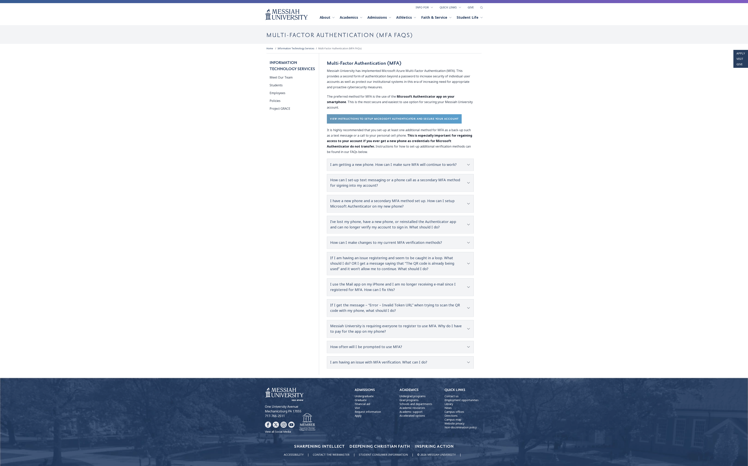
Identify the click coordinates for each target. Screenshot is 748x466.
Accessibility (293, 455)
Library (449, 404)
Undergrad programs (413, 396)
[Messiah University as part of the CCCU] (307, 422)
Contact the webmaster (331, 455)
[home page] (286, 14)
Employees (277, 93)
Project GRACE (280, 108)
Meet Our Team (281, 77)
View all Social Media (278, 432)
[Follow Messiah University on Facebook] (268, 425)
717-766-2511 (275, 416)
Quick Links (448, 7)
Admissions (377, 17)
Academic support (411, 412)
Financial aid (362, 404)
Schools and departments (416, 404)
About (325, 17)
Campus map (453, 420)
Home (269, 48)
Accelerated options (412, 416)
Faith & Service (434, 17)
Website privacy (454, 423)
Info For (422, 7)
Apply (741, 53)
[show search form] (481, 7)
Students (276, 85)
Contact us (452, 396)
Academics (349, 17)
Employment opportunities (462, 400)
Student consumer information (383, 455)
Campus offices (454, 412)
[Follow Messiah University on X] (276, 425)
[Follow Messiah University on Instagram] (283, 425)
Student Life (467, 17)
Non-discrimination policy (461, 427)
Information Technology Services (296, 48)
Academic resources (412, 408)
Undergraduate (364, 396)
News (448, 408)
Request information (368, 412)
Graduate (361, 400)
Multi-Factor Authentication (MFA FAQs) (340, 48)
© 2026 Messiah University (436, 455)
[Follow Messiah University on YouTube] (291, 425)
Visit (740, 59)
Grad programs (409, 400)
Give (471, 7)
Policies (275, 101)
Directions (451, 416)
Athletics (404, 17)
